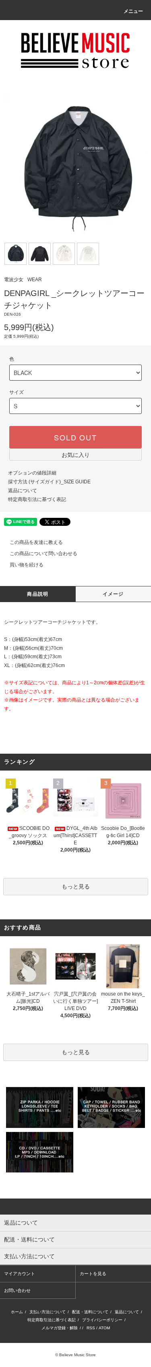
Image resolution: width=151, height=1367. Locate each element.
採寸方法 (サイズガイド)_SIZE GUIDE (49, 482)
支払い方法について (47, 1312)
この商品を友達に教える (36, 542)
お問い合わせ (17, 1290)
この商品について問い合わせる (43, 553)
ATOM (104, 1328)
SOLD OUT (75, 437)
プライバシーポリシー (102, 1320)
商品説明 (37, 594)
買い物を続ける (26, 565)
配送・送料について (90, 1312)
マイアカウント (19, 1273)
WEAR (34, 279)
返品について (22, 490)
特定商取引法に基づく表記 (37, 499)
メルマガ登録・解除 (59, 1328)
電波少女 (13, 279)
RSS (91, 1328)
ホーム (17, 1312)
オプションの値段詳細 (32, 473)
